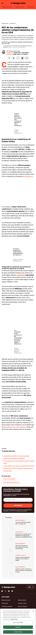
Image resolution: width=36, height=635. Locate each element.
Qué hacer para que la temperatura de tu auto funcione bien (21, 547)
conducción (21, 275)
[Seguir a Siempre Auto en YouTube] (12, 591)
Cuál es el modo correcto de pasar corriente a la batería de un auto (23, 570)
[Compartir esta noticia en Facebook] (13, 58)
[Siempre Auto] (18, 3)
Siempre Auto (5, 23)
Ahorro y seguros (22, 606)
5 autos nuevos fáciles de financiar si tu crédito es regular (22, 559)
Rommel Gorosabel (14, 51)
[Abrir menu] (2, 3)
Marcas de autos (7, 7)
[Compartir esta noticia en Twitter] (18, 58)
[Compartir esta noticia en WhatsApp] (9, 58)
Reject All (18, 627)
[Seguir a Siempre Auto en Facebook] (2, 591)
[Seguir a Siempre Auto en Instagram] (9, 591)
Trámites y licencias (7, 606)
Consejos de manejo (9, 479)
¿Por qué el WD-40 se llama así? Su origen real (23, 523)
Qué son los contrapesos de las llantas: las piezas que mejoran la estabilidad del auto (23, 535)
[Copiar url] (26, 58)
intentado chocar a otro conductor (15, 427)
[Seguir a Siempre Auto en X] (5, 591)
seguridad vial (28, 176)
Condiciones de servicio (21, 510)
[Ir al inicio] (8, 587)
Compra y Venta (20, 555)
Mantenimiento (20, 7)
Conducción (31, 7)
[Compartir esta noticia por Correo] (22, 58)
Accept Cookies (18, 632)
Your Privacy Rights (18, 622)
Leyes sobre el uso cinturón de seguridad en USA (18, 466)
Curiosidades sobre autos (11, 482)
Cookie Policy (14, 619)
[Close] (33, 611)
